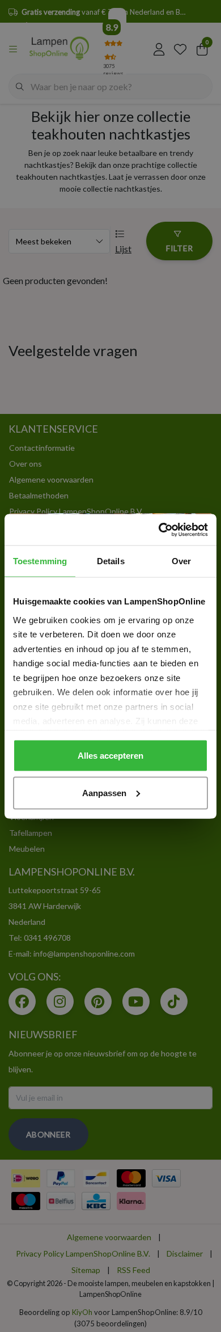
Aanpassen (104, 792)
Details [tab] (111, 561)
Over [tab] (181, 561)
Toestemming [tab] (40, 561)
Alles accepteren (110, 755)
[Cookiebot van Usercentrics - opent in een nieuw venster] (159, 529)
